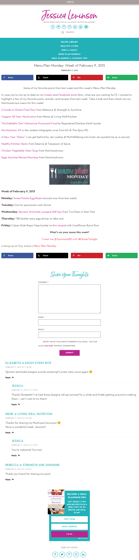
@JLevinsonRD (63, 239)
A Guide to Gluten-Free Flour (18, 110)
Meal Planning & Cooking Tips (69, 58)
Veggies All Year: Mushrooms (18, 116)
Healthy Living (69, 46)
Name (41, 317)
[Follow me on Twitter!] (58, 27)
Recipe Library (69, 42)
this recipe (59, 225)
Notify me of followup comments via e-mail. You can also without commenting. (67, 344)
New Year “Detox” (14, 137)
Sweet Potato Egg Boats (27, 198)
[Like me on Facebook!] (53, 27)
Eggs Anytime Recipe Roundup (19, 157)
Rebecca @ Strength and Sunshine (32, 465)
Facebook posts (67, 95)
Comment (43, 282)
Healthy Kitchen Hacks (14, 144)
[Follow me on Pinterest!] (64, 27)
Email (41, 329)
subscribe (48, 346)
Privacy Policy (83, 538)
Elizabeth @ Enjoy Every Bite (28, 363)
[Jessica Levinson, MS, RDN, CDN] (69, 17)
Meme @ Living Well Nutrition (28, 414)
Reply (8, 378)
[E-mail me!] (86, 27)
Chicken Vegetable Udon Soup (19, 150)
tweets (48, 95)
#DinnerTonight (87, 239)
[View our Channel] (81, 27)
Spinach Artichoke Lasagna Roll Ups (40, 212)
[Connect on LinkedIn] (75, 27)
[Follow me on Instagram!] (69, 27)
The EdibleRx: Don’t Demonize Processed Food (29, 123)
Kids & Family (70, 50)
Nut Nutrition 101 (11, 130)
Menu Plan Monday (69, 54)
